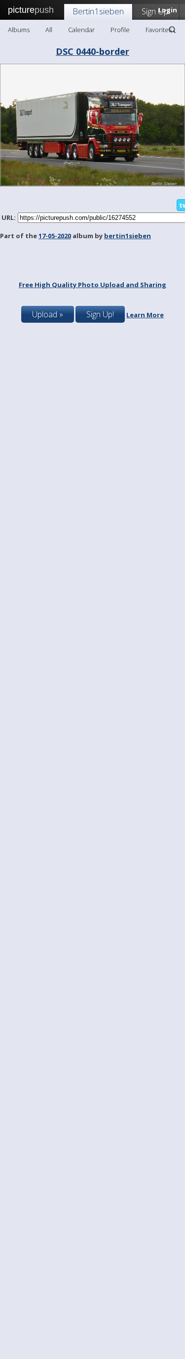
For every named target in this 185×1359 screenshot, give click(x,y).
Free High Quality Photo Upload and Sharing (92, 284)
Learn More (145, 314)
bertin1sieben (127, 235)
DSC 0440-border (92, 51)
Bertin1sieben (98, 11)
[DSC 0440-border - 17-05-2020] (92, 183)
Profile (120, 29)
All (48, 29)
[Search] (172, 30)
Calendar (81, 29)
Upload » (47, 314)
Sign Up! (156, 11)
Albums (19, 29)
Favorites (159, 29)
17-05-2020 (54, 235)
